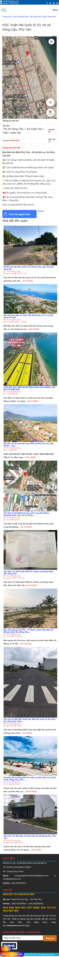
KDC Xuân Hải (49, 16)
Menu (55, 10)
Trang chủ (6, 16)
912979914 (21, 883)
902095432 (38, 903)
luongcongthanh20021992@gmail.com (31, 875)
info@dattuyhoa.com (12, 879)
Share (41, 211)
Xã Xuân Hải (35, 16)
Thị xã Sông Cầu (20, 16)
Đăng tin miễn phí (12, 954)
